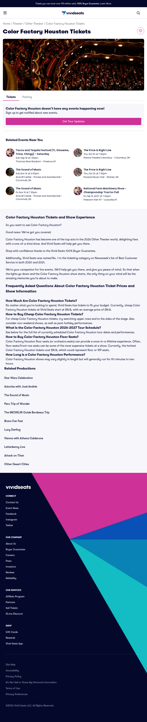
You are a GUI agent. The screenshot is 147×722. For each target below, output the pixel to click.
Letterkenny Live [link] (14, 447)
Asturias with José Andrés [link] (20, 386)
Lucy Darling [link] (12, 429)
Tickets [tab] (11, 97)
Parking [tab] (27, 97)
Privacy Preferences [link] (17, 694)
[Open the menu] (5, 13)
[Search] (138, 13)
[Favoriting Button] (140, 30)
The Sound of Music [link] (16, 395)
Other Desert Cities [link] (16, 464)
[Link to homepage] (73, 13)
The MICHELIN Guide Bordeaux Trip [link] (26, 412)
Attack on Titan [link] (14, 455)
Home (6, 23)
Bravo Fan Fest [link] (13, 421)
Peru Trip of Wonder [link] (17, 403)
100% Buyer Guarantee (88, 3)
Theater (18, 23)
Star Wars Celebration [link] (18, 378)
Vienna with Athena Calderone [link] (23, 438)
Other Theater (34, 23)
